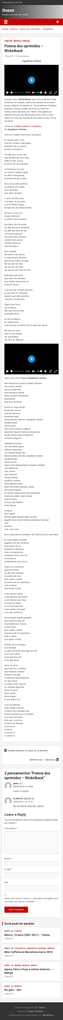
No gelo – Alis (12, 989)
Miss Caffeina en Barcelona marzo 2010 (28, 952)
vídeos (26, 41)
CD (12, 931)
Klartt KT (10, 56)
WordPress (48, 1015)
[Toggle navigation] (6, 22)
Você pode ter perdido (19, 923)
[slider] (17, 92)
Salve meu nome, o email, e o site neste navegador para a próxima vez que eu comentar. (31, 900)
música (17, 41)
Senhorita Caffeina (36, 948)
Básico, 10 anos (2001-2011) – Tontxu (27, 934)
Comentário (10, 828)
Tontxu (18, 931)
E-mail (8, 869)
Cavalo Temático (35, 1011)
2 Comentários (22, 56)
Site (6, 882)
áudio (7, 931)
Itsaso (8, 10)
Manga (18, 965)
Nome (8, 858)
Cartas (8, 41)
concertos (20, 948)
